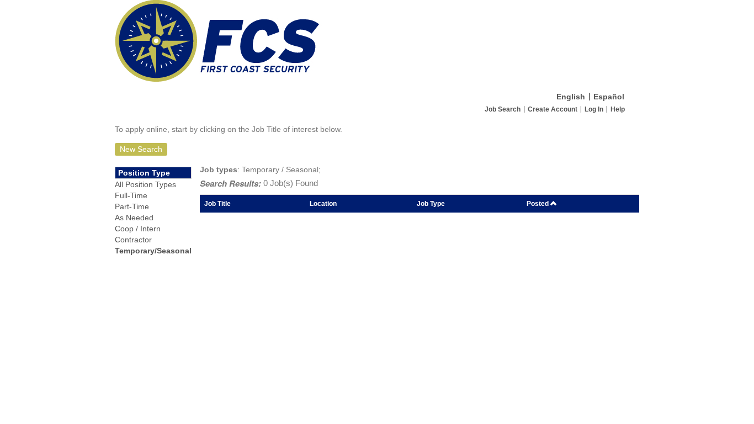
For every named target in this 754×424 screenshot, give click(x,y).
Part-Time (132, 206)
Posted (538, 203)
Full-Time (131, 195)
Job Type (431, 203)
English (570, 96)
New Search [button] (141, 149)
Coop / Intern (138, 228)
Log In (594, 109)
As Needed (134, 217)
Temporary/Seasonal (153, 250)
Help (617, 109)
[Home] (377, 43)
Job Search (503, 109)
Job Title (217, 203)
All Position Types (145, 184)
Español (608, 96)
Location (323, 203)
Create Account (552, 109)
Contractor (133, 239)
